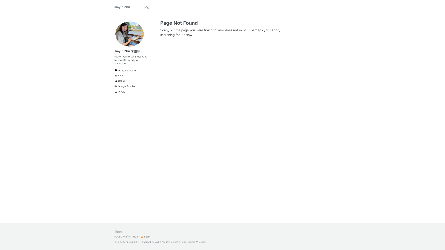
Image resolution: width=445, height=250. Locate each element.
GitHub (133, 236)
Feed (147, 236)
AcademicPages (170, 242)
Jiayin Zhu (122, 7)
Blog (146, 7)
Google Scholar (126, 86)
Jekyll (156, 242)
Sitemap (120, 232)
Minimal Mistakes (196, 242)
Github (121, 81)
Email (120, 75)
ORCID (121, 91)
